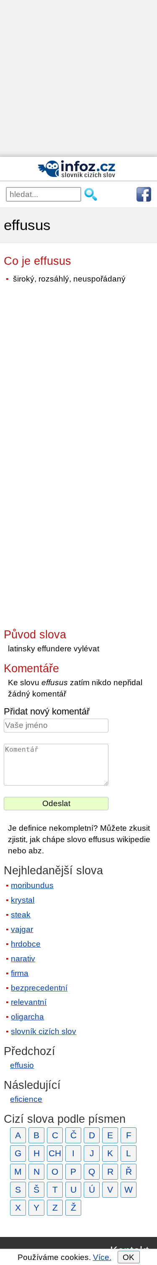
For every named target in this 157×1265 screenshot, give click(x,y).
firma (19, 973)
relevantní (28, 1002)
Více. (102, 1257)
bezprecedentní (39, 987)
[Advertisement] (78, 78)
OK (128, 1257)
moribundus (32, 885)
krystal (22, 900)
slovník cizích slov (43, 1031)
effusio (22, 1065)
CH (55, 1153)
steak (21, 914)
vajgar (22, 929)
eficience (26, 1099)
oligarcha (27, 1016)
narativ (23, 958)
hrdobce (26, 944)
